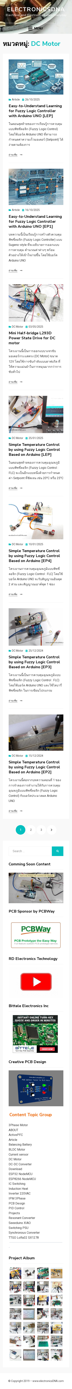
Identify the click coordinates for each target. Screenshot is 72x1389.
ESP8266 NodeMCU (22, 1179)
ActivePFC (16, 1135)
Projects (14, 1213)
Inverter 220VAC (20, 1193)
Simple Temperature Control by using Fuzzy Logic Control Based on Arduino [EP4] (34, 555)
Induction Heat (18, 1189)
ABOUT (13, 1130)
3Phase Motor (18, 1125)
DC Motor (17, 326)
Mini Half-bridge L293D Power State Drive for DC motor (32, 338)
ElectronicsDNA (36, 9)
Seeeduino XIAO (20, 1223)
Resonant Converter (22, 1218)
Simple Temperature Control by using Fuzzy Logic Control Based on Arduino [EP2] (34, 767)
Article (16, 99)
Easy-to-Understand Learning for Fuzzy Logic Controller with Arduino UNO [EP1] (35, 221)
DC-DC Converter (20, 1164)
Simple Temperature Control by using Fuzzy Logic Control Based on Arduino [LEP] (34, 449)
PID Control (16, 1208)
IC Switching (17, 1184)
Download (15, 1169)
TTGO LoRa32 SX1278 (24, 1237)
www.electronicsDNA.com (48, 1381)
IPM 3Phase (17, 1198)
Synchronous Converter (24, 1232)
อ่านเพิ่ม (13, 154)
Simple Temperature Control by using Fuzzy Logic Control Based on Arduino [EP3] (34, 662)
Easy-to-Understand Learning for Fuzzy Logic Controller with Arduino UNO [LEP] (35, 110)
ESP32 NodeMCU (20, 1174)
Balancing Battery (20, 1144)
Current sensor (18, 1154)
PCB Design (17, 1203)
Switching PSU (18, 1228)
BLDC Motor (17, 1149)
